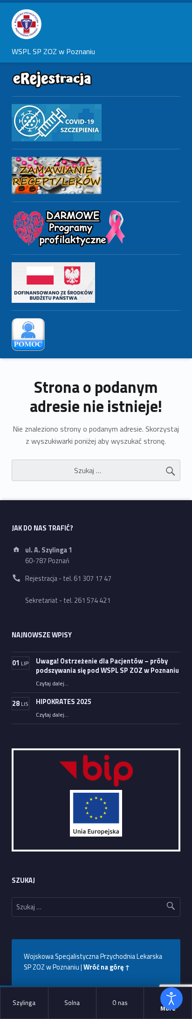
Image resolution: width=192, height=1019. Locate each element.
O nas (120, 1002)
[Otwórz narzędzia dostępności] (171, 998)
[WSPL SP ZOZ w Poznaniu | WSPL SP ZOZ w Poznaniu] (26, 24)
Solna (72, 1002)
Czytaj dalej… (52, 683)
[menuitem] (24, 1003)
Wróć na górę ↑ (106, 967)
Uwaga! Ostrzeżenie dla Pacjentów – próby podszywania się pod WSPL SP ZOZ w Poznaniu (107, 666)
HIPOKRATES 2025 (63, 702)
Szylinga (24, 1002)
